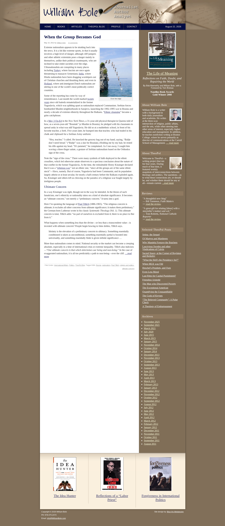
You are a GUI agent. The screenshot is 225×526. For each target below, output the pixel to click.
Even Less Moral (150, 272)
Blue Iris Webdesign (175, 512)
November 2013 (152, 358)
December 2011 (151, 430)
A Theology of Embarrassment (157, 306)
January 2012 (150, 427)
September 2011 (151, 440)
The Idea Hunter (65, 496)
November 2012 (152, 394)
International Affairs (61, 265)
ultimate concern (128, 268)
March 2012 (150, 421)
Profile (115, 26)
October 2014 (150, 348)
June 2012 (149, 411)
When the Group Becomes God (72, 37)
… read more (172, 143)
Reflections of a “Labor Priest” (112, 498)
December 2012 (151, 391)
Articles (76, 26)
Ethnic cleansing (112, 112)
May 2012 (149, 414)
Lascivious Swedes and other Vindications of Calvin (156, 248)
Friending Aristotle (151, 280)
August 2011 (150, 444)
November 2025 (152, 322)
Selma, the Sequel (151, 234)
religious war (63, 168)
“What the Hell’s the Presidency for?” (160, 260)
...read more (168, 183)
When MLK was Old (152, 264)
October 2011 (150, 437)
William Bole (113, 12)
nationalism (106, 265)
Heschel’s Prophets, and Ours (156, 268)
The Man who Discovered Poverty (159, 283)
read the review (153, 204)
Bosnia (98, 265)
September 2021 (152, 325)
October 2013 (150, 361)
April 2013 (149, 378)
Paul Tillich (83, 204)
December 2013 (151, 355)
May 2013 (149, 374)
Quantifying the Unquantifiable (157, 291)
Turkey (57, 70)
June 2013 (149, 371)
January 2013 (150, 388)
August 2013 (150, 368)
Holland (48, 83)
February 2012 (151, 424)
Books (61, 26)
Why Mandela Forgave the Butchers (159, 242)
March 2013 (150, 381)
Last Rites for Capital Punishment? (159, 276)
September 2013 (152, 364)
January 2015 (150, 341)
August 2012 (150, 404)
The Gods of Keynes (152, 295)
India (81, 73)
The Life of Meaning (162, 73)
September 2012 (152, 401)
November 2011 (151, 434)
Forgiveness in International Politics (161, 498)
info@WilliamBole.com (56, 518)
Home (48, 26)
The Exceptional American (155, 287)
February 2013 (151, 384)
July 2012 (148, 407)
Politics (71, 265)
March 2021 (150, 328)
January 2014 (150, 351)
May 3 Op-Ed (55, 121)
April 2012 (149, 417)
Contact (132, 26)
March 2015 (150, 338)
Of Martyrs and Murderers (155, 238)
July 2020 (148, 331)
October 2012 (150, 397)
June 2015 (149, 335)
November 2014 (152, 345)
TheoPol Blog (96, 26)
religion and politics (127, 265)
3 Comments (73, 43)
